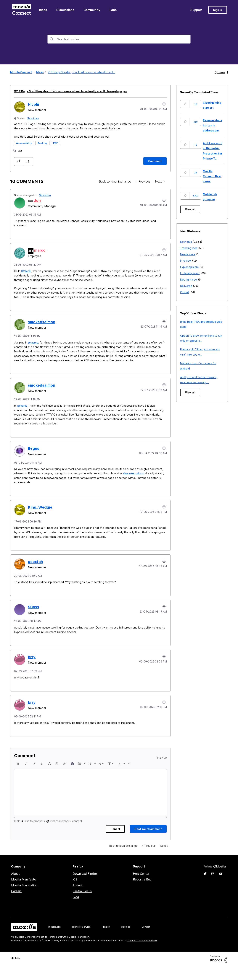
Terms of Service (81, 926)
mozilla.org (54, 926)
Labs (113, 10)
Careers (16, 891)
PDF (55, 143)
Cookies (125, 926)
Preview (162, 758)
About (15, 873)
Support (196, 10)
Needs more (187, 254)
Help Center (141, 873)
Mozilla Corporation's (28, 936)
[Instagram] (213, 873)
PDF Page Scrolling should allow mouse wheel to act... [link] (81, 72)
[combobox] (119, 39)
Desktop (42, 143)
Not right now (188, 279)
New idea (33, 118)
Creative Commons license (142, 940)
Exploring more (189, 266)
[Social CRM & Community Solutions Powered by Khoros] (218, 959)
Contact (145, 926)
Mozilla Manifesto (23, 879)
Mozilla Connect (21, 10)
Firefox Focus (82, 891)
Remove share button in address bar (212, 125)
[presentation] (18, 763)
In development (190, 273)
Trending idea (188, 248)
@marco (33, 342)
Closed (184, 292)
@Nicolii (26, 271)
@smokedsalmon (133, 473)
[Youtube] (220, 873)
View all (190, 209)
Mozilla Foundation (24, 885)
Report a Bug (142, 879)
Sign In (217, 10)
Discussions (65, 10)
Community (91, 10)
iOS (75, 879)
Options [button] (220, 72)
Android (78, 885)
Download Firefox (85, 873)
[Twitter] (205, 873)
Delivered (186, 285)
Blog (76, 897)
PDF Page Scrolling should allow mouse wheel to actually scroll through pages (70, 91)
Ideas (43, 10)
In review (185, 260)
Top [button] (17, 958)
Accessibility (24, 143)
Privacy (106, 926)
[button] (18, 161)
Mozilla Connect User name (212, 176)
